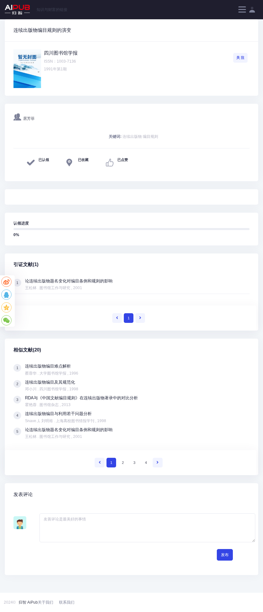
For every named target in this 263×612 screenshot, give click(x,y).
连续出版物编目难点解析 (48, 366)
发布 (225, 555)
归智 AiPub (28, 602)
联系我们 (66, 602)
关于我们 (45, 602)
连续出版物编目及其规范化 (50, 382)
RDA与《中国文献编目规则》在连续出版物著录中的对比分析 (81, 397)
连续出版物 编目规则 (140, 136)
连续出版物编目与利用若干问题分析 (58, 413)
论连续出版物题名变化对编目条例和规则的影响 (69, 281)
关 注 (240, 57)
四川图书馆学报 (61, 53)
